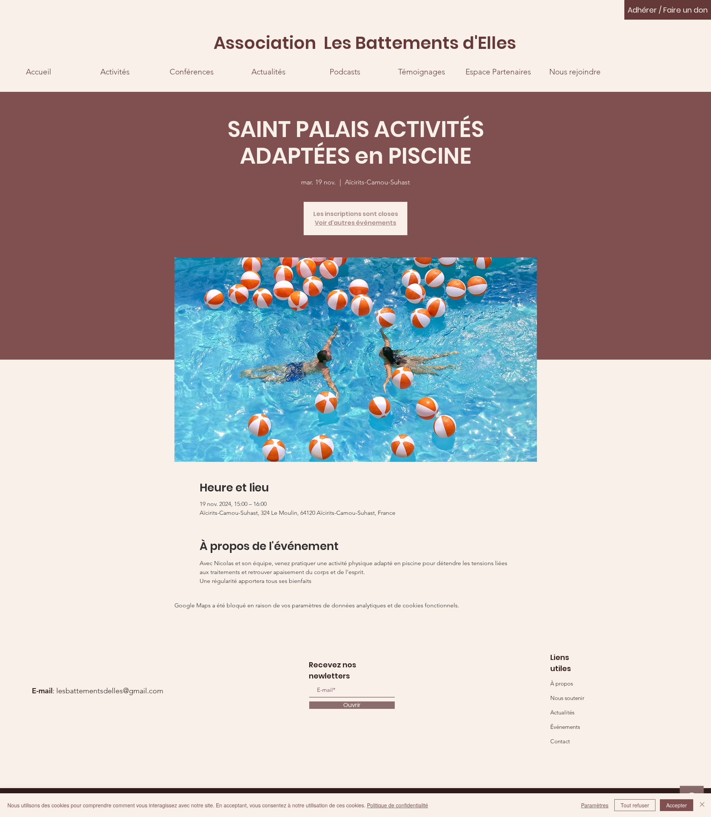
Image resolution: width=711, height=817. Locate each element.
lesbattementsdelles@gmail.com (109, 690)
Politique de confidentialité (397, 805)
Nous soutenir (567, 697)
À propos (561, 683)
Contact (560, 741)
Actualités (562, 712)
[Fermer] (702, 805)
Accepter (676, 805)
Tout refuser (635, 805)
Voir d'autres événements (355, 223)
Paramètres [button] (594, 805)
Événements (565, 726)
